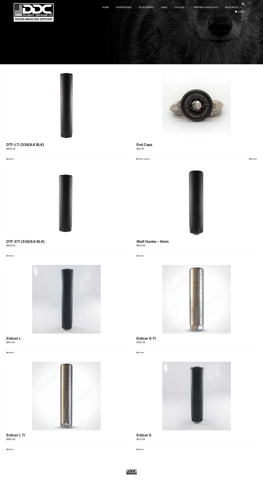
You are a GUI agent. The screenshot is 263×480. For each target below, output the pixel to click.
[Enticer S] (196, 396)
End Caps (144, 145)
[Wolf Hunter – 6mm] (196, 202)
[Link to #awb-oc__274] (243, 4)
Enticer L (13, 338)
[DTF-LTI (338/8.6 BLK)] (66, 105)
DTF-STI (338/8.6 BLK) (25, 241)
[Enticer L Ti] (66, 396)
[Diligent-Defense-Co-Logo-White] (33, 3)
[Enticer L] (66, 299)
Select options (144, 159)
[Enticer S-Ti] (196, 299)
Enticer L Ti (15, 435)
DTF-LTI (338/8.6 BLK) (25, 145)
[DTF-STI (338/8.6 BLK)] (66, 202)
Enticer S (143, 435)
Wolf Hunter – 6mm (152, 241)
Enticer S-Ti (146, 338)
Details (11, 159)
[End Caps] (196, 105)
